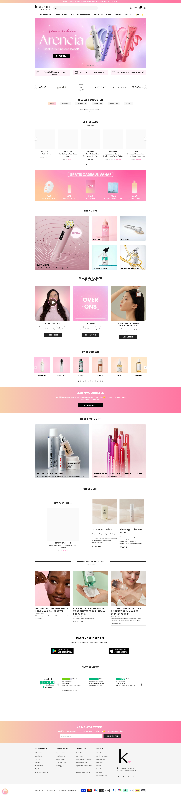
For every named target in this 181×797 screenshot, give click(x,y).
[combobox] (77, 8)
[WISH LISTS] (136, 8)
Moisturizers (81, 104)
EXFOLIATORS (61, 375)
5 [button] (90, 65)
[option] (90, 1)
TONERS (81, 375)
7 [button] (95, 65)
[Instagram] (123, 776)
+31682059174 (131, 768)
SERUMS (119, 375)
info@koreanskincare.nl (131, 770)
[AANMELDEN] (131, 8)
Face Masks (98, 104)
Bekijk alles (90, 125)
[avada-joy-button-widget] (5, 791)
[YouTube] (133, 776)
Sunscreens (113, 104)
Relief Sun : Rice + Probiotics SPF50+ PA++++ (63, 546)
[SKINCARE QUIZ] (52, 303)
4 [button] (88, 65)
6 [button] (93, 65)
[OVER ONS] (90, 303)
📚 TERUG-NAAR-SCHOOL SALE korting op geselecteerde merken (90, 1)
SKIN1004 (113, 152)
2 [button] (83, 65)
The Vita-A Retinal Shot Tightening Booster (90, 155)
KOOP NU (96, 546)
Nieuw (52, 104)
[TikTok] (128, 776)
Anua (135, 152)
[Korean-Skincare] (42, 87)
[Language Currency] (144, 8)
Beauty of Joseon (63, 543)
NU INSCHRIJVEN (90, 405)
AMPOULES (139, 375)
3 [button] (85, 65)
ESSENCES (100, 375)
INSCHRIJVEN (112, 736)
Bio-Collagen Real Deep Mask (68, 155)
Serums (128, 104)
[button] (38, 43)
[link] (90, 185)
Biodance (68, 152)
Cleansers (65, 104)
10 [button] (100, 381)
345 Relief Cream (45, 154)
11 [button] (102, 381)
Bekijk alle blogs (90, 564)
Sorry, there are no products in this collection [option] (90, 111)
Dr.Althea (45, 152)
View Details (39, 618)
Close (145, 1)
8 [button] (97, 65)
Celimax (90, 152)
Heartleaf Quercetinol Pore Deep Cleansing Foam (135, 155)
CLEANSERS (42, 375)
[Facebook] (118, 776)
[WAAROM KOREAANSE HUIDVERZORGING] (128, 303)
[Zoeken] (75, 8)
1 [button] (80, 65)
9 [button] (100, 65)
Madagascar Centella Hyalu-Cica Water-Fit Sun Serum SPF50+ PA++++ (113, 155)
